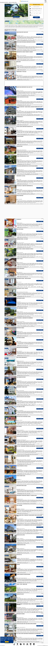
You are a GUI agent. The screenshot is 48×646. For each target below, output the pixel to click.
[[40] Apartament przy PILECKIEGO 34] (10, 440)
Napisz (47, 645)
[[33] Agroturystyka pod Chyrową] (10, 371)
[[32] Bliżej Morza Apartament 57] (10, 361)
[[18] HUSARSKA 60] (10, 223)
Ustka (5, 348)
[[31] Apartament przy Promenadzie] (10, 351)
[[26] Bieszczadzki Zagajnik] (10, 302)
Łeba (5, 565)
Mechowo (6, 417)
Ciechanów (6, 535)
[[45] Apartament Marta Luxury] (10, 489)
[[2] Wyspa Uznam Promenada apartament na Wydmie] (10, 46)
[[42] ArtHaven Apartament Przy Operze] (10, 460)
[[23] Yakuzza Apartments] (10, 272)
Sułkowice (6, 249)
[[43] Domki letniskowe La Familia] (10, 470)
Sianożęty (6, 397)
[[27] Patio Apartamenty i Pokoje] (10, 312)
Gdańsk (6, 72)
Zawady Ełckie (7, 476)
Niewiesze (6, 97)
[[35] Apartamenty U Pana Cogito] (10, 391)
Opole (5, 107)
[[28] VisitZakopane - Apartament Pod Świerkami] (10, 322)
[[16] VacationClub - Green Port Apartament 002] (10, 189)
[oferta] (7, 69)
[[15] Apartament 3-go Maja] (10, 180)
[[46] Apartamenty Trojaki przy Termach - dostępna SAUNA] (10, 499)
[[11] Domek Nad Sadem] (10, 140)
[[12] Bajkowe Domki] (10, 150)
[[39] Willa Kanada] (10, 430)
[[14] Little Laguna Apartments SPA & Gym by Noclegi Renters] (10, 170)
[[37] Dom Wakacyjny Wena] (10, 410)
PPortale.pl (4, 645)
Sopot (5, 239)
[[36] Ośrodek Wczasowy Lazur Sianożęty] (10, 400)
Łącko (5, 137)
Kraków (6, 127)
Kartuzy (6, 176)
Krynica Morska (7, 486)
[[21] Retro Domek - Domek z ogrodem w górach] (10, 253)
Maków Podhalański (7, 604)
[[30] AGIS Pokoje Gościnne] (10, 341)
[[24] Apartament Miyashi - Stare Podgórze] (10, 282)
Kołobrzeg (6, 52)
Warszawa (6, 62)
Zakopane (6, 318)
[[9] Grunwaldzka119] (10, 120)
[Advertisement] (24, 211)
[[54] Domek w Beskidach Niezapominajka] (10, 578)
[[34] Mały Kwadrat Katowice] (10, 381)
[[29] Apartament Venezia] (10, 331)
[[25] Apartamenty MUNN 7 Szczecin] (10, 292)
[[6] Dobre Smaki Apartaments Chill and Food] (10, 91)
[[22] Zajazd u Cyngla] (10, 262)
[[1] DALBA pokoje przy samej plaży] (10, 36)
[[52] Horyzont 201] (10, 558)
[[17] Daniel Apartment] (10, 199)
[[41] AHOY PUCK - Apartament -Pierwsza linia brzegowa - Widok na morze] (10, 450)
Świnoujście (6, 42)
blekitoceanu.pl (24, 1)
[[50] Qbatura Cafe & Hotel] (10, 539)
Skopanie (6, 259)
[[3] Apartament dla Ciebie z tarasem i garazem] (10, 56)
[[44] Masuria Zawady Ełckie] (10, 479)
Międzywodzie (7, 166)
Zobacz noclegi (39, 34)
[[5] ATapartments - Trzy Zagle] (10, 75)
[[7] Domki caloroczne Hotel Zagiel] (10, 101)
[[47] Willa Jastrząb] (10, 509)
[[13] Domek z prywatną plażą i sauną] (10, 160)
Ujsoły (5, 575)
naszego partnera (32, 40)
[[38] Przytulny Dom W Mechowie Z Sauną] (10, 420)
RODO (4, 640)
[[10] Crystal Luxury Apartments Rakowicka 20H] (10, 130)
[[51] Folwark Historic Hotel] (10, 548)
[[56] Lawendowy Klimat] (10, 598)
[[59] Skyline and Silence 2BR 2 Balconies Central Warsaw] (10, 627)
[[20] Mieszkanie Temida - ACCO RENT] (10, 243)
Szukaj (36, 17)
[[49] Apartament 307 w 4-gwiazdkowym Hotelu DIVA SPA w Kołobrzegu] (10, 529)
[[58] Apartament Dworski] (10, 617)
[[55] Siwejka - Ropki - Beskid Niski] (10, 588)
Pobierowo (6, 117)
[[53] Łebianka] (10, 568)
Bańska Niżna (6, 496)
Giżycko (6, 269)
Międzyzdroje (6, 555)
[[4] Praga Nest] (10, 65)
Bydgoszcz (6, 456)
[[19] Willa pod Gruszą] (10, 233)
